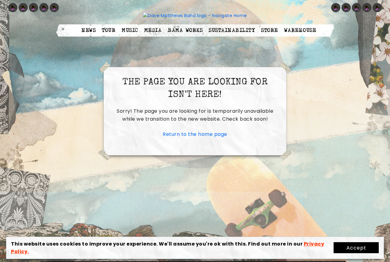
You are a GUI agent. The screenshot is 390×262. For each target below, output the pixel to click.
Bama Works (185, 30)
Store (269, 30)
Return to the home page (195, 134)
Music (130, 30)
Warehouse (300, 30)
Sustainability (232, 30)
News (88, 30)
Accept (356, 247)
